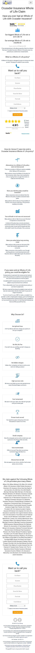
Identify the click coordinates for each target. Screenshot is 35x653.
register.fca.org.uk (23, 637)
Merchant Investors (8, 522)
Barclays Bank (13, 492)
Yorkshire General (26, 553)
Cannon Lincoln (12, 495)
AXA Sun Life (19, 490)
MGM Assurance (8, 524)
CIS (26, 495)
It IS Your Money (19, 623)
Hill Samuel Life (13, 511)
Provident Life (8, 534)
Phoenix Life (6, 532)
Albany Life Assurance (10, 486)
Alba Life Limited (27, 484)
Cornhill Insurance (8, 505)
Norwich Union (9, 530)
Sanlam (25, 541)
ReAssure (5, 535)
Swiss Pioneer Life (20, 547)
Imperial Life (22, 511)
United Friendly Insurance (17, 549)
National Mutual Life (20, 524)
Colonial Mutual (18, 501)
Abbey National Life (15, 484)
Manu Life (13, 520)
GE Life (13, 509)
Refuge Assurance (14, 535)
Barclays (6, 492)
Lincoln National (12, 516)
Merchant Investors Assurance (23, 522)
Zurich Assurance (17, 554)
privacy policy (24, 110)
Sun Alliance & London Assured (18, 545)
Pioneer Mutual (15, 532)
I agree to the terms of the (18, 110)
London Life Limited (16, 518)
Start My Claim (17, 114)
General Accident (20, 509)
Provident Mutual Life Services (22, 534)
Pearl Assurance (25, 530)
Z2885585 (29, 643)
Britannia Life (11, 494)
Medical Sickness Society (23, 520)
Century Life (20, 495)
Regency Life (24, 535)
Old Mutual (17, 530)
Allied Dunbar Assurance (24, 486)
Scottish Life (12, 543)
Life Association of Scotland (14, 515)
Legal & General (23, 513)
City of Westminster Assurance (18, 497)
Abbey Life (6, 484)
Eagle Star (14, 507)
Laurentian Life (13, 513)
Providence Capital (26, 532)
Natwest (29, 528)
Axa (23, 488)
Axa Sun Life (10, 490)
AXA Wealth (26, 490)
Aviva (19, 488)
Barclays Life (22, 492)
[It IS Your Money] (7, 2)
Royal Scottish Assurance (15, 541)
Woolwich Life (17, 553)
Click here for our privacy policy (22, 646)
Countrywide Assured (20, 505)
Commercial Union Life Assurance (20, 503)
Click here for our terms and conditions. (13, 645)
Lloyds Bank (21, 516)
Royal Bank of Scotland (17, 537)
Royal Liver (23, 539)
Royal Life (17, 539)
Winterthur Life (7, 553)
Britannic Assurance (21, 494)
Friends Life (21, 507)
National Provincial (21, 528)
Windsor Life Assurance (23, 551)
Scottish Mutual (21, 543)
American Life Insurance (10, 488)
